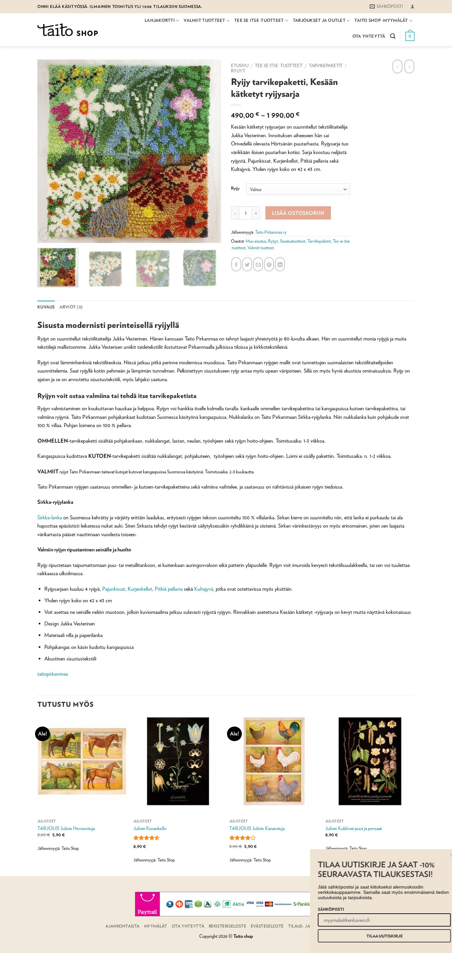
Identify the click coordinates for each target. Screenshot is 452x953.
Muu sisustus (256, 241)
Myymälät (155, 926)
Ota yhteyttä (368, 36)
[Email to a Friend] (258, 264)
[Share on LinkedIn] (280, 264)
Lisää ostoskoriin (298, 213)
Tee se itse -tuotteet (259, 20)
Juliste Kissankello (149, 828)
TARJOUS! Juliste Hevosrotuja (66, 828)
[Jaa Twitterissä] (247, 264)
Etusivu (240, 65)
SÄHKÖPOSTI (324, 909)
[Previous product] (409, 66)
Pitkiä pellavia (169, 589)
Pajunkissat (113, 589)
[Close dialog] (446, 855)
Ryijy (235, 188)
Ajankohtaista (123, 926)
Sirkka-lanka (49, 517)
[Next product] (397, 66)
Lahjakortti (160, 20)
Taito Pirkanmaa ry (271, 232)
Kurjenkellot (140, 589)
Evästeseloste (267, 926)
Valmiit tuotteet (204, 20)
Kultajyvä (203, 589)
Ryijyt (238, 70)
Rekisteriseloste (228, 926)
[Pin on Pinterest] (269, 264)
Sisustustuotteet (292, 241)
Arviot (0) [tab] (71, 306)
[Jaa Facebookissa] (236, 264)
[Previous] (36, 151)
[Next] (222, 151)
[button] (412, 6)
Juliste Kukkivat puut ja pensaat (353, 828)
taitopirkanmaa (52, 674)
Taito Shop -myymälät (381, 20)
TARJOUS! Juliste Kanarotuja (257, 828)
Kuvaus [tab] (46, 306)
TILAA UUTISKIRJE (378, 935)
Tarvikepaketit (325, 65)
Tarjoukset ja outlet (319, 20)
